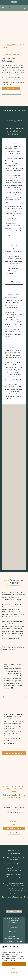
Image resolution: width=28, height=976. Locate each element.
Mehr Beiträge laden (14, 753)
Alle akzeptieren (14, 964)
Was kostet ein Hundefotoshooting (14, 852)
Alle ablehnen (14, 972)
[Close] (26, 945)
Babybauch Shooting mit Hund (14, 864)
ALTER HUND (19, 941)
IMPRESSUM (12, 936)
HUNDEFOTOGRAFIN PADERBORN (14, 928)
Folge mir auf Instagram (15, 911)
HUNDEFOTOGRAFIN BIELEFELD (12, 925)
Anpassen (14, 968)
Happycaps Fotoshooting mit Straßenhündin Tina (14, 869)
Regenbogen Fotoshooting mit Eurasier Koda (14, 858)
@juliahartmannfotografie (16, 883)
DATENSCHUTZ (8, 938)
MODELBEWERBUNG (12, 934)
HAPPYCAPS (12, 931)
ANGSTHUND (9, 941)
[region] (14, 960)
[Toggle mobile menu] (25, 8)
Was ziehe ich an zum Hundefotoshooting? (14, 875)
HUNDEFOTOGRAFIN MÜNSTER (12, 918)
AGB (18, 938)
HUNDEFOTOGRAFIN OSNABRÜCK (14, 921)
